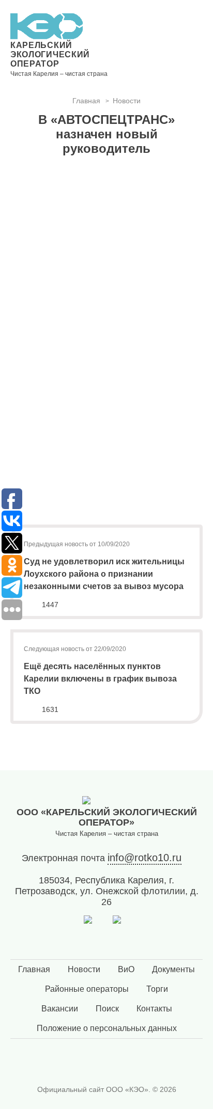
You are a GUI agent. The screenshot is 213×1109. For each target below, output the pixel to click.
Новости (84, 969)
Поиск (107, 1008)
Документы (173, 969)
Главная (34, 969)
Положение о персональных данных (107, 1028)
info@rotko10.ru (144, 857)
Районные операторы (87, 989)
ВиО (126, 969)
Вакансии (59, 1008)
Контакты (154, 1008)
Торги (157, 989)
